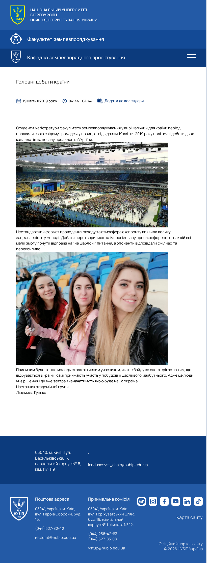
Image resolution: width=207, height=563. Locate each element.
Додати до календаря (124, 100)
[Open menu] (191, 57)
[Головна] (19, 509)
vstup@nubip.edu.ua (106, 548)
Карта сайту (189, 517)
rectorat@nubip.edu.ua (55, 537)
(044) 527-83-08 (102, 539)
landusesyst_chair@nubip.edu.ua (118, 464)
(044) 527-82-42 (49, 528)
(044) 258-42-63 (102, 533)
